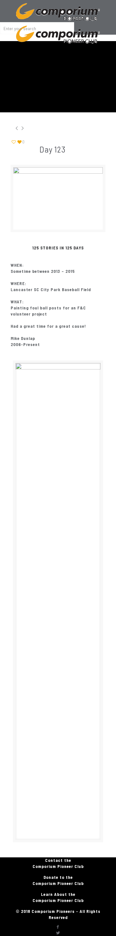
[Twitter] (58, 932)
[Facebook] (58, 926)
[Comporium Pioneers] (58, 8)
